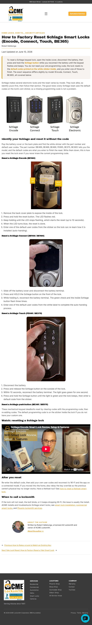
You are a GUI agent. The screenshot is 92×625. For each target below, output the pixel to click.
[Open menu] (46, 13)
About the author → (35, 531)
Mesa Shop (53, 587)
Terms (79, 613)
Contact (72, 587)
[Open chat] (85, 618)
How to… (19, 33)
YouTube (72, 590)
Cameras (33, 599)
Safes (32, 593)
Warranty (72, 584)
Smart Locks (34, 596)
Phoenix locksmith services (29, 508)
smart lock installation (65, 505)
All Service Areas (55, 596)
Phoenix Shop (54, 584)
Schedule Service (77, 14)
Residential (34, 584)
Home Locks (8, 33)
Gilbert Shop (54, 593)
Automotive (34, 590)
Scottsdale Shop (55, 590)
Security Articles (35, 33)
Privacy (73, 613)
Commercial (34, 587)
